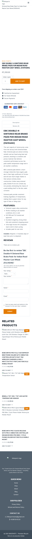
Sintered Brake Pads (10, 117)
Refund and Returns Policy (16, 507)
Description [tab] (16, 122)
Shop (16, 486)
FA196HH (22, 115)
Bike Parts (6, 61)
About (16, 489)
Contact (16, 494)
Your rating (7, 271)
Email (6, 296)
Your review (8, 276)
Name (6, 288)
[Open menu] (28, 2)
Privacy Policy (16, 504)
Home (16, 483)
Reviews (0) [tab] (16, 126)
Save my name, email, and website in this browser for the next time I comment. (16, 305)
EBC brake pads (8, 115)
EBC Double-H (16, 115)
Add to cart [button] (6, 370)
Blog (16, 492)
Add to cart (20, 81)
